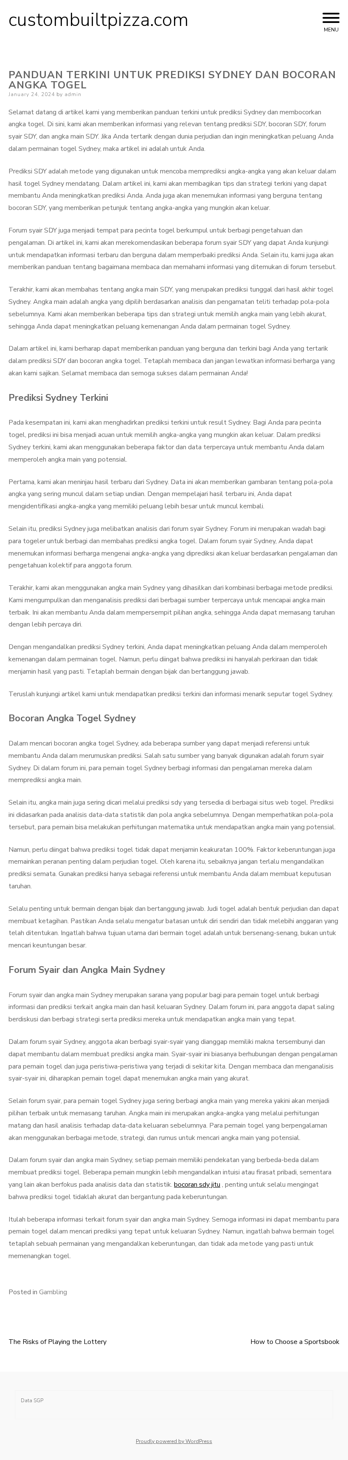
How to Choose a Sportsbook (295, 1342)
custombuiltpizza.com (98, 20)
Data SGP (32, 1400)
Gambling (53, 1292)
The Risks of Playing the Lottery (57, 1342)
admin (73, 94)
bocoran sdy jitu (197, 1184)
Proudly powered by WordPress (174, 1441)
